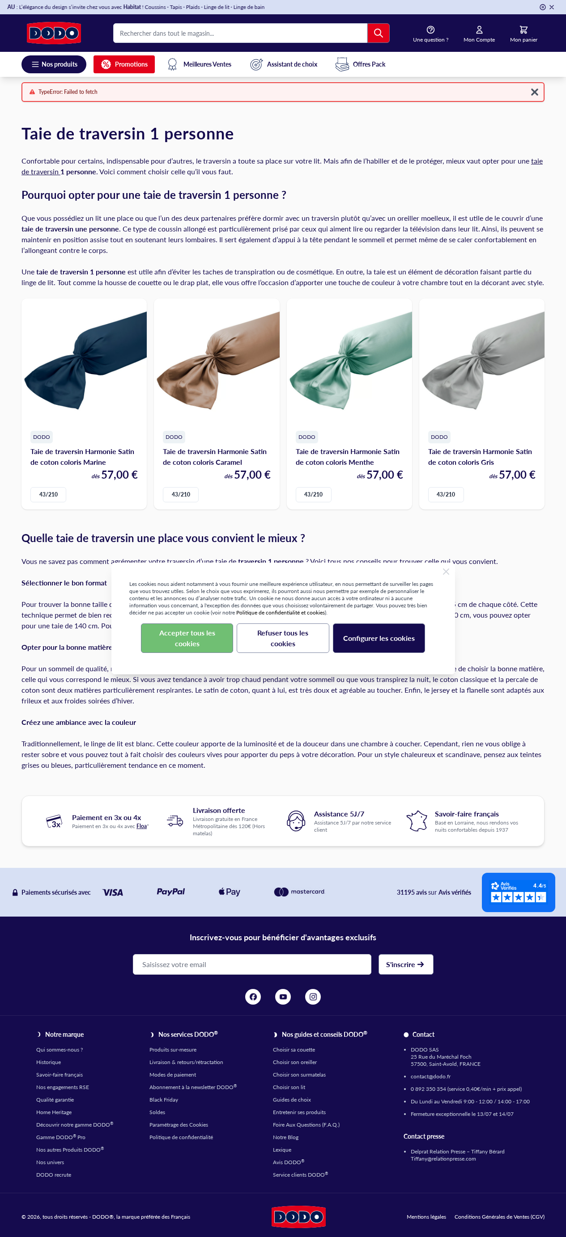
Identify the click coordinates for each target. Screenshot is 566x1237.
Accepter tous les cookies (187, 638)
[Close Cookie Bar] (446, 571)
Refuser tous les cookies (282, 638)
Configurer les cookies (379, 638)
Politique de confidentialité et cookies (280, 612)
